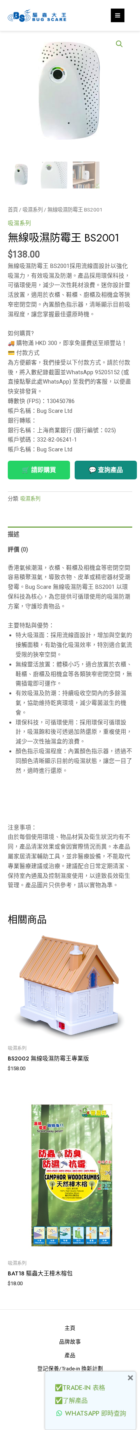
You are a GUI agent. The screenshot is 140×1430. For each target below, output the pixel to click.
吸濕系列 (33, 210)
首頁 (13, 210)
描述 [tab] (13, 534)
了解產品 (75, 1400)
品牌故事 (70, 1341)
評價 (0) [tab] (18, 549)
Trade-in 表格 (84, 1387)
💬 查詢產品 (106, 470)
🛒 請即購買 (39, 470)
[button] (119, 44)
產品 (70, 1355)
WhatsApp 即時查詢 (95, 1413)
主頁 (70, 1328)
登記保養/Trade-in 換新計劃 (70, 1368)
